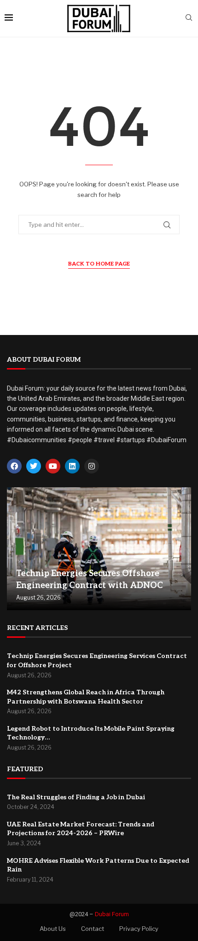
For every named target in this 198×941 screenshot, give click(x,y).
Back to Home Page (99, 263)
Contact (92, 928)
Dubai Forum (112, 914)
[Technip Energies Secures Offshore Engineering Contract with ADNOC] (99, 548)
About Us (53, 928)
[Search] (188, 18)
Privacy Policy (138, 928)
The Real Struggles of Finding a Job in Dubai (76, 797)
